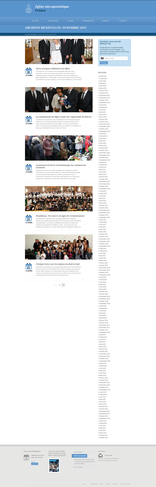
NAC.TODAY (78, 467)
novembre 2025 (105, 98)
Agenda (105, 21)
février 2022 (104, 205)
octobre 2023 (104, 157)
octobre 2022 (104, 186)
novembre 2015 (105, 385)
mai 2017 (103, 342)
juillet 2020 (103, 251)
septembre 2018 (105, 303)
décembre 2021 (105, 210)
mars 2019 (103, 289)
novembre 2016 (105, 356)
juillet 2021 (103, 222)
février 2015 (104, 406)
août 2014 (103, 421)
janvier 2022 (104, 208)
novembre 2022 (105, 184)
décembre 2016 (105, 354)
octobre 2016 (104, 358)
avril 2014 (103, 430)
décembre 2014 (105, 411)
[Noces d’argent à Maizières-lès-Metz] (59, 52)
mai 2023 (103, 169)
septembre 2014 (105, 418)
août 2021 (103, 220)
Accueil (27, 34)
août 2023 (103, 162)
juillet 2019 (103, 279)
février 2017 (104, 349)
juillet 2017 (103, 337)
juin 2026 (103, 81)
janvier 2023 (104, 179)
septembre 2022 (105, 189)
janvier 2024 (104, 150)
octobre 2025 (104, 100)
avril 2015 (103, 402)
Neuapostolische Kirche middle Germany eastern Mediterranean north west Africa (85, 461)
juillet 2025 (103, 107)
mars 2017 (103, 346)
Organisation (88, 21)
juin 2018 (103, 311)
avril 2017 (103, 344)
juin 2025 (103, 110)
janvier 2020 (104, 265)
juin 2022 (103, 196)
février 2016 (104, 378)
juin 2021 (103, 224)
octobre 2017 (104, 330)
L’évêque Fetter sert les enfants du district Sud (57, 264)
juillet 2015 (103, 394)
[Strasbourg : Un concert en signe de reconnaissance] (59, 199)
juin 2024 (103, 138)
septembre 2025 (105, 102)
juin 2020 (103, 253)
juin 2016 (103, 368)
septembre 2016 (105, 361)
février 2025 (104, 119)
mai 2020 (103, 256)
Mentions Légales (125, 483)
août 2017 (103, 335)
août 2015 (103, 392)
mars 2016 (103, 375)
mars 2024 (103, 145)
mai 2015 (103, 399)
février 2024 (104, 148)
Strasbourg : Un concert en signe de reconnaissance (60, 216)
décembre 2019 (105, 268)
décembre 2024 (105, 124)
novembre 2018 (105, 299)
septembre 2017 (105, 332)
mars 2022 (103, 203)
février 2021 (104, 234)
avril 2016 (103, 373)
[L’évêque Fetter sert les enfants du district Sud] (59, 247)
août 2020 (103, 248)
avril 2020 (103, 258)
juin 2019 (103, 282)
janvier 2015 (104, 409)
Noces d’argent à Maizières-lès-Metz (53, 68)
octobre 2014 (104, 416)
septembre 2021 (105, 217)
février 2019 (104, 291)
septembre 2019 (105, 275)
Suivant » (63, 285)
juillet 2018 (103, 308)
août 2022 (103, 191)
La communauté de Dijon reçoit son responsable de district (64, 117)
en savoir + (35, 463)
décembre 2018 (105, 296)
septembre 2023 (105, 160)
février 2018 (104, 320)
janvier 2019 (104, 294)
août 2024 (103, 133)
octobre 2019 (104, 272)
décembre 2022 (105, 181)
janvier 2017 (104, 351)
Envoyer (104, 63)
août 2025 (103, 105)
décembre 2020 (105, 239)
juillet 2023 (103, 165)
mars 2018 (103, 318)
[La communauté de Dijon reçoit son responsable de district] (59, 100)
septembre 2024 (105, 131)
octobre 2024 (104, 129)
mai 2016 (103, 370)
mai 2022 (103, 198)
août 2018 (103, 306)
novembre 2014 (105, 414)
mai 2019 (103, 284)
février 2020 (104, 263)
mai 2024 (103, 141)
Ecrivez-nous (108, 455)
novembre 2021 (105, 212)
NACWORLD (79, 452)
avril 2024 (103, 143)
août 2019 (103, 277)
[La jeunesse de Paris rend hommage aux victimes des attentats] (59, 148)
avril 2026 (103, 86)
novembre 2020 (105, 241)
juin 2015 (103, 397)
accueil (35, 21)
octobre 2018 (104, 301)
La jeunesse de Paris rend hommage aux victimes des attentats (61, 166)
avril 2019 (103, 287)
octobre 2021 (104, 215)
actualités (53, 21)
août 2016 (103, 363)
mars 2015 (103, 404)
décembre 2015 (105, 382)
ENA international (80, 456)
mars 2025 (103, 117)
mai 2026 (103, 83)
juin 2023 (103, 167)
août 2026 (103, 76)
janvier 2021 (104, 236)
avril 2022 (103, 201)
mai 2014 (103, 428)
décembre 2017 (105, 325)
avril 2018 (103, 315)
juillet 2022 (103, 193)
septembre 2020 (105, 246)
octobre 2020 (104, 244)
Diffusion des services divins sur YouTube (37, 456)
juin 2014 (103, 425)
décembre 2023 (105, 153)
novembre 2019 (105, 270)
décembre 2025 (105, 95)
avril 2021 (103, 229)
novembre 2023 (105, 155)
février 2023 (104, 177)
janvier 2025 (104, 122)
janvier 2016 (104, 380)
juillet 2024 (103, 136)
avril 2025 (103, 114)
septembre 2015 (105, 390)
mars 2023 (103, 174)
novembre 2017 (105, 327)
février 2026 (104, 90)
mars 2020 (103, 260)
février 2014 (104, 435)
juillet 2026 (103, 78)
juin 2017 (103, 339)
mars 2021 (103, 232)
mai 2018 (103, 313)
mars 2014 (103, 433)
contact (123, 21)
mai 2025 (103, 112)
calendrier (115, 483)
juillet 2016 (103, 366)
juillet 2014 (103, 423)
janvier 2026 (104, 93)
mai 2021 (103, 227)
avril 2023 (103, 172)
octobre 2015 (104, 387)
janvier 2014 (104, 437)
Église (70, 21)
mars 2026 (103, 88)
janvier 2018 (104, 323)
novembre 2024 (105, 126)
